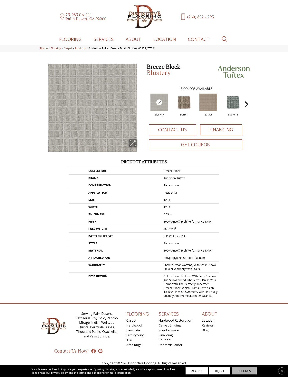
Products (80, 48)
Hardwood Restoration (175, 320)
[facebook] (93, 350)
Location (164, 39)
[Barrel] (184, 102)
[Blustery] (159, 102)
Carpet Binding (170, 325)
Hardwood (134, 325)
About (133, 39)
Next (246, 98)
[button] (225, 39)
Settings (244, 371)
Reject (219, 371)
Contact (198, 39)
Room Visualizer (170, 345)
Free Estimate (169, 330)
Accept (196, 371)
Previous (145, 98)
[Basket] (208, 102)
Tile (129, 340)
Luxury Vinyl (135, 335)
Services (104, 39)
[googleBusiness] (100, 350)
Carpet (68, 48)
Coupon (164, 340)
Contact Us (172, 129)
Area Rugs (133, 345)
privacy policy (59, 372)
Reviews (208, 325)
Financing (221, 129)
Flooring (70, 39)
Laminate (133, 330)
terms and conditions (92, 372)
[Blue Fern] (233, 102)
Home (44, 48)
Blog (205, 330)
